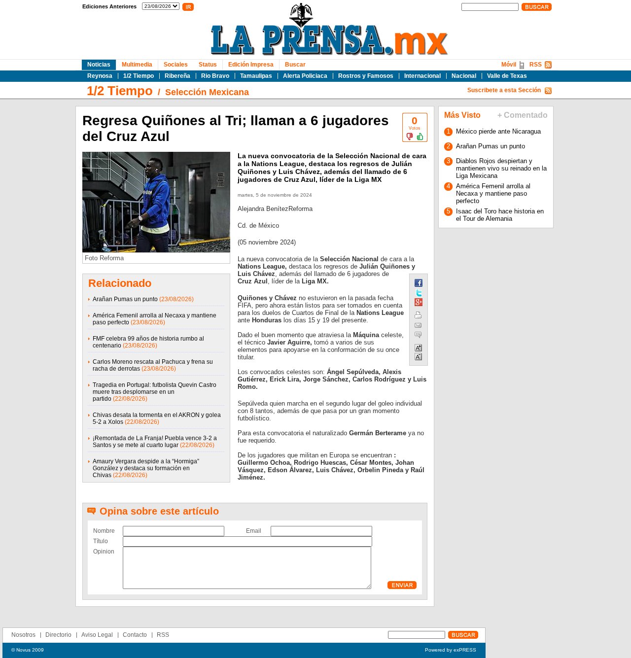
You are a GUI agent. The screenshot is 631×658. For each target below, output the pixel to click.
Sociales (176, 64)
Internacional (422, 75)
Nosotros (23, 634)
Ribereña (177, 75)
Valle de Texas (507, 75)
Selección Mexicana (207, 92)
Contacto (135, 634)
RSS (535, 64)
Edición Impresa (251, 64)
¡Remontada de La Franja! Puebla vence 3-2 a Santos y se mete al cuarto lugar (155, 442)
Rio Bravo (215, 75)
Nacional (464, 75)
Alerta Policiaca (305, 75)
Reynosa (99, 75)
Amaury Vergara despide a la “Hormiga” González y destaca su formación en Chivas (146, 468)
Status (208, 64)
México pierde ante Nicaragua (498, 131)
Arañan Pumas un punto (125, 299)
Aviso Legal (97, 634)
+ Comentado (522, 115)
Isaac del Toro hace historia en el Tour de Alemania (500, 215)
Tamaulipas (256, 75)
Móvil (508, 64)
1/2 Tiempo (138, 75)
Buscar (295, 64)
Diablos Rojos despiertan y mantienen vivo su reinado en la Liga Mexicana (501, 168)
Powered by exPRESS (450, 650)
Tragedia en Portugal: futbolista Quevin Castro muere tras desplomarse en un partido (154, 391)
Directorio (58, 634)
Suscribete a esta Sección (504, 90)
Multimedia (137, 64)
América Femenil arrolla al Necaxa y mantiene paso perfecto (493, 193)
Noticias (98, 64)
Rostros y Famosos (365, 75)
